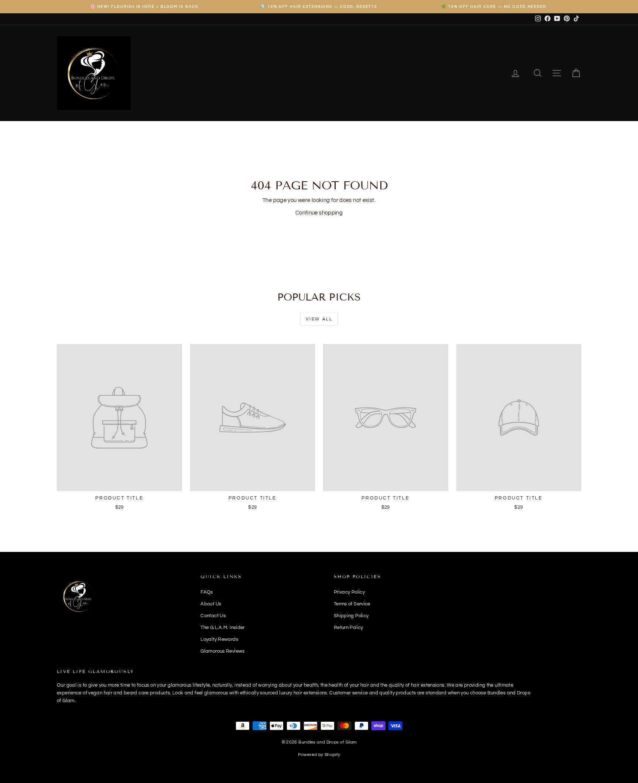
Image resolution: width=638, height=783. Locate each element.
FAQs (206, 592)
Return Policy (348, 627)
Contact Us (213, 615)
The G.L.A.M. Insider (222, 627)
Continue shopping (319, 213)
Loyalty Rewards (219, 639)
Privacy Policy (349, 592)
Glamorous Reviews (222, 651)
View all (319, 319)
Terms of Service (352, 604)
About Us (210, 604)
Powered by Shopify (319, 754)
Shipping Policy (351, 615)
